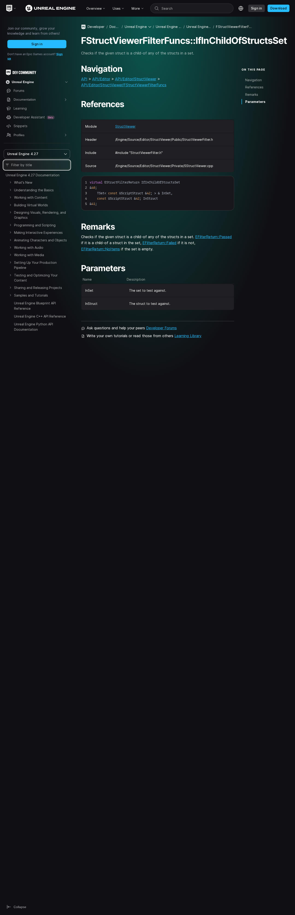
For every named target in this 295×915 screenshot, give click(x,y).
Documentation (114, 27)
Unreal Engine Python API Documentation (33, 326)
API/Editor (101, 79)
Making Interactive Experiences (38, 232)
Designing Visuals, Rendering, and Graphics (40, 214)
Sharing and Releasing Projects (38, 288)
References (254, 87)
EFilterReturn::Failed (159, 242)
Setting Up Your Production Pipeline (35, 265)
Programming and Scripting (35, 225)
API (84, 79)
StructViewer (125, 126)
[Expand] (10, 182)
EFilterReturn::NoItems (100, 249)
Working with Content (30, 197)
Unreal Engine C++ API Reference (40, 316)
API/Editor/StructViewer (135, 79)
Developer (96, 27)
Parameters (255, 102)
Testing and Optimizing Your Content (36, 277)
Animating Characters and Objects (40, 240)
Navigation (253, 80)
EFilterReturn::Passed (213, 236)
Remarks (251, 94)
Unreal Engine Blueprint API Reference (35, 305)
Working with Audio (28, 247)
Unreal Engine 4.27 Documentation (32, 175)
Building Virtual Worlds (31, 205)
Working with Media (29, 255)
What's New (23, 182)
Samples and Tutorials (31, 295)
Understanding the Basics (34, 190)
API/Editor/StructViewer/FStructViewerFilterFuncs (123, 85)
